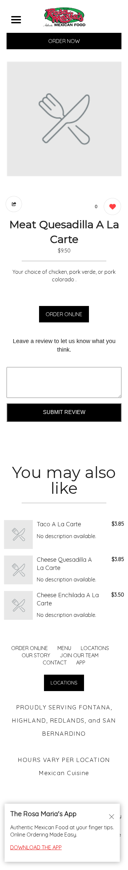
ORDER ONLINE (64, 314)
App (80, 662)
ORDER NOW (64, 41)
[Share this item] (14, 204)
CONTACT (55, 662)
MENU (64, 648)
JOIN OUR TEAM (79, 655)
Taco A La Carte (59, 524)
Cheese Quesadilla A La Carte (64, 564)
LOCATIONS (95, 648)
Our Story (36, 655)
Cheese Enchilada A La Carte (68, 599)
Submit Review (64, 412)
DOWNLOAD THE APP (36, 847)
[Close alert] (111, 816)
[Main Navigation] (16, 19)
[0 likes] (111, 206)
